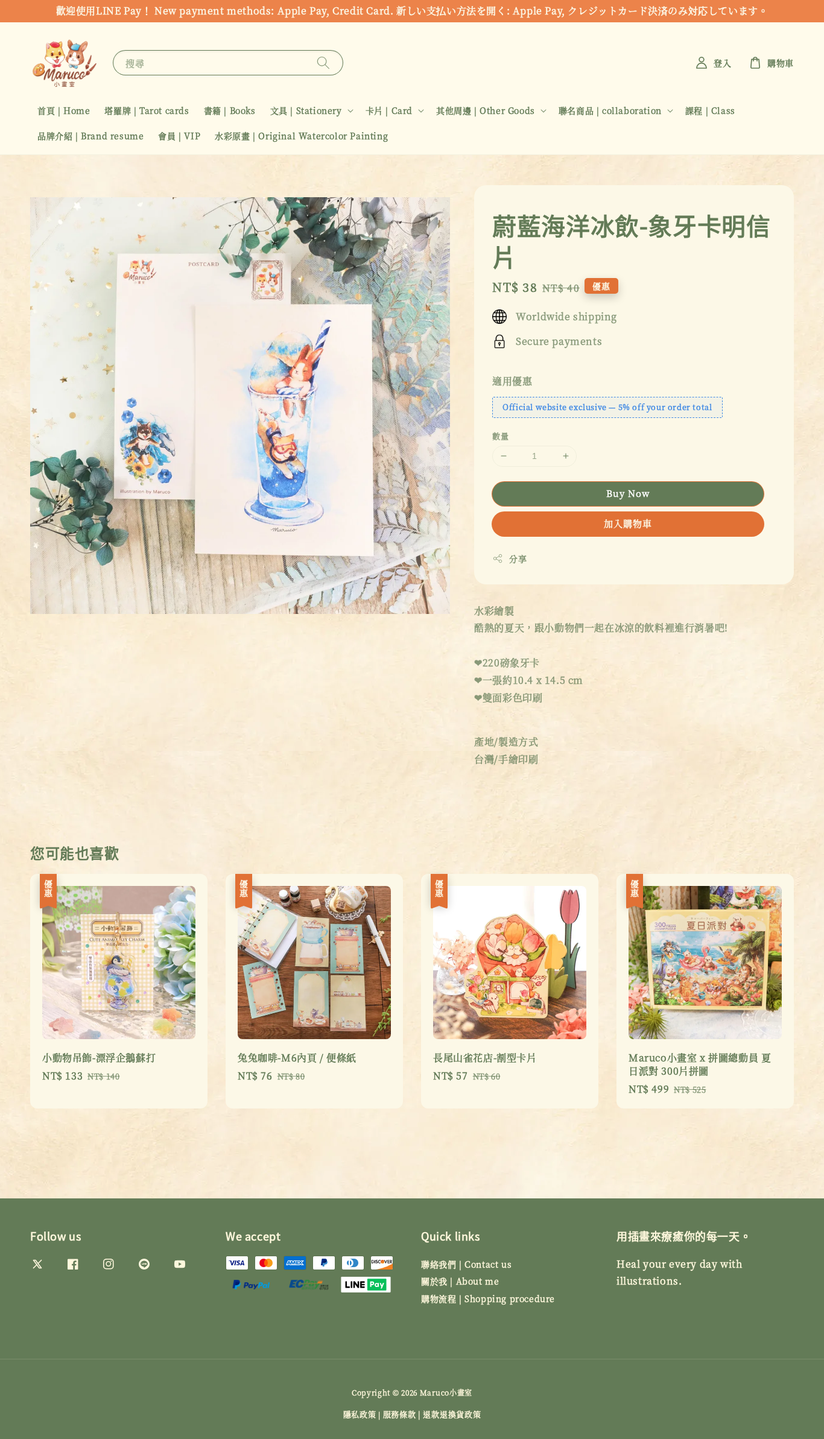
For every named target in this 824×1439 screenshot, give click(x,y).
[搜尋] (323, 62)
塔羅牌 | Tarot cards (146, 110)
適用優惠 (512, 381)
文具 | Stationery (306, 110)
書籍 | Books (230, 110)
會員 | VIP (179, 136)
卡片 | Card (389, 110)
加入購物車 (628, 523)
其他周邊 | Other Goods (485, 110)
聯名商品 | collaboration (610, 110)
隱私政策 (359, 1414)
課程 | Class (710, 110)
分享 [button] (518, 558)
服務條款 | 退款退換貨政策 (432, 1414)
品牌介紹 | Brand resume (90, 136)
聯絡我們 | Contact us (466, 1264)
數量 (500, 435)
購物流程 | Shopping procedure (488, 1298)
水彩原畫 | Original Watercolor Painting (301, 136)
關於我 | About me (460, 1281)
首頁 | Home (63, 110)
